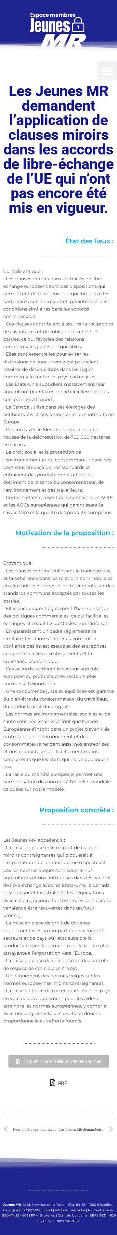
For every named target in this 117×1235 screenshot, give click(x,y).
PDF (62, 1083)
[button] (107, 70)
